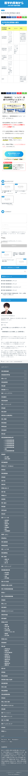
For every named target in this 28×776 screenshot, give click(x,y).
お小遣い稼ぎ (14, 701)
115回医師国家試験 (15, 440)
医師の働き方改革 (14, 679)
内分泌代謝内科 (15, 652)
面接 (14, 506)
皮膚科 (15, 525)
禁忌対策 (14, 545)
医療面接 (14, 473)
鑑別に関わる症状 (14, 585)
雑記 (14, 727)
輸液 (14, 477)
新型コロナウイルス (14, 611)
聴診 (14, 672)
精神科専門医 (14, 374)
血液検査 (14, 676)
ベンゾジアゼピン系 (15, 631)
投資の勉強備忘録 (7, 280)
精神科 (15, 522)
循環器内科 (15, 656)
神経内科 (15, 661)
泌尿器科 (15, 520)
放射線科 (15, 527)
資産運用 (14, 382)
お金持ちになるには (14, 705)
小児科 (3, 10)
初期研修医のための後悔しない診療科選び (13, 331)
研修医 (14, 618)
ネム (10, 739)
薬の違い (14, 639)
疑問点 (14, 538)
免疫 (14, 433)
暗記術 (14, 426)
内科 (14, 646)
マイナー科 (14, 517)
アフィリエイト (14, 712)
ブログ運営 (14, 720)
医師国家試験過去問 (14, 437)
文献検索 (14, 542)
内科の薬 (15, 626)
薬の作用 (14, 622)
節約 (14, 698)
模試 (15, 449)
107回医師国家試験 (14, 596)
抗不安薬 (15, 635)
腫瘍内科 (15, 665)
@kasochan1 (4, 322)
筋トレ (14, 731)
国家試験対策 (14, 570)
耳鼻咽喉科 (15, 531)
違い (14, 592)
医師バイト (14, 389)
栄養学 (14, 607)
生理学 (14, 411)
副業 (14, 709)
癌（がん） (14, 534)
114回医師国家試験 (15, 450)
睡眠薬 (15, 624)
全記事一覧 (18, 772)
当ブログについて (11, 772)
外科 (14, 668)
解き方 (14, 495)
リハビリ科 (14, 549)
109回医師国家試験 (14, 589)
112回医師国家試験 (15, 443)
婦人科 (15, 562)
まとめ (14, 603)
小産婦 (14, 556)
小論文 (14, 503)
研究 (14, 484)
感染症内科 (15, 659)
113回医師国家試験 (15, 441)
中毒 (14, 491)
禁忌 (14, 469)
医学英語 (15, 572)
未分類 (14, 687)
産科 (14, 514)
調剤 (14, 499)
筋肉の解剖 (15, 458)
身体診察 (14, 400)
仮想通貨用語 (14, 694)
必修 (15, 576)
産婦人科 (15, 559)
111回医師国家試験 (15, 445)
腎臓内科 (15, 650)
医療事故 (14, 553)
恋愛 (14, 386)
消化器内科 (15, 657)
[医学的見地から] (14, 6)
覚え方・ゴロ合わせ (14, 466)
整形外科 (15, 523)
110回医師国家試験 (15, 447)
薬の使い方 (14, 488)
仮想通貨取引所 (15, 739)
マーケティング (14, 404)
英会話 (14, 510)
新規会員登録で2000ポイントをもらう (14, 154)
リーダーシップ (14, 566)
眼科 (15, 529)
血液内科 (15, 654)
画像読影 (14, 462)
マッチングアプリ (14, 393)
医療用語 (14, 683)
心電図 (14, 419)
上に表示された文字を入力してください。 (12, 241)
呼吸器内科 (15, 649)
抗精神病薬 (15, 630)
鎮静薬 (15, 633)
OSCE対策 (14, 581)
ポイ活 (14, 378)
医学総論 (15, 578)
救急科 (14, 430)
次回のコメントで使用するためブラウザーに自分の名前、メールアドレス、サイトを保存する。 (13, 233)
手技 (14, 480)
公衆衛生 (15, 574)
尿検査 (14, 422)
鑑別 (14, 600)
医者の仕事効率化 (14, 415)
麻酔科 (14, 397)
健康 (14, 408)
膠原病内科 (15, 663)
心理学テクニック (14, 716)
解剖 (14, 454)
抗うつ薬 (15, 628)
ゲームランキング (14, 723)
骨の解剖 (15, 457)
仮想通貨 (14, 690)
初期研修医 (14, 371)
